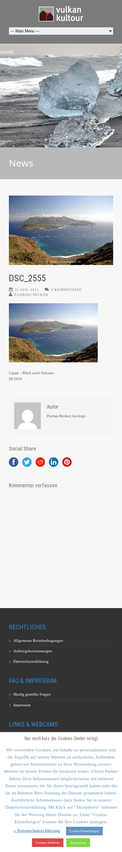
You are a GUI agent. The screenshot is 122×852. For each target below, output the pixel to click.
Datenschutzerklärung (31, 661)
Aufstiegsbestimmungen (32, 651)
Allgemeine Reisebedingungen (38, 640)
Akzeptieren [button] (78, 842)
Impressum (21, 705)
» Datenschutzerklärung (37, 830)
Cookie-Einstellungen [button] (84, 831)
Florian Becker (31, 294)
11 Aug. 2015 (27, 289)
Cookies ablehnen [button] (48, 842)
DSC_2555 (27, 278)
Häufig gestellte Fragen (32, 694)
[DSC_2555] (61, 230)
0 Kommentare (66, 289)
